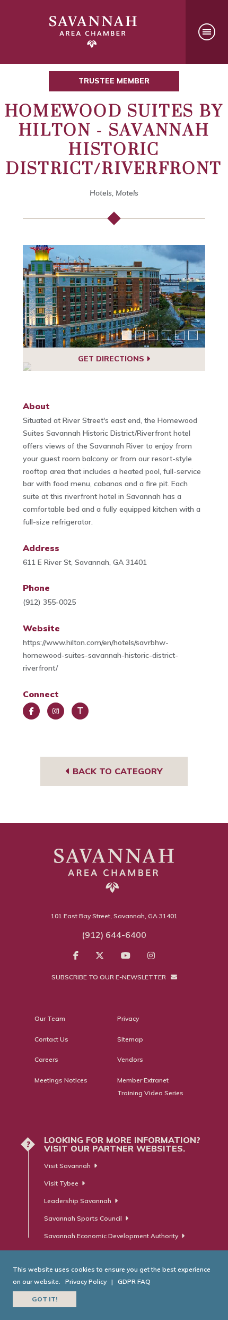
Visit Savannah (67, 1166)
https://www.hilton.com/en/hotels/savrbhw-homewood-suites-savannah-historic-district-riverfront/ (100, 655)
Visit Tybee (61, 1183)
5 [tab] (180, 335)
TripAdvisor (80, 711)
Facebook (31, 711)
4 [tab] (166, 335)
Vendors (130, 1059)
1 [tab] (126, 335)
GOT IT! (44, 1299)
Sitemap (130, 1039)
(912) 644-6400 (114, 934)
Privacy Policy (86, 1281)
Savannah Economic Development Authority (111, 1236)
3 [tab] (153, 335)
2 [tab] (140, 335)
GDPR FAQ (134, 1281)
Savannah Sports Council (83, 1218)
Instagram (55, 711)
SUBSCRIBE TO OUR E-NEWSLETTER (109, 977)
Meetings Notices (60, 1080)
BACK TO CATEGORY (116, 771)
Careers (46, 1059)
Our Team (49, 1018)
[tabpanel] (114, 296)
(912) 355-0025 (49, 602)
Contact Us (51, 1039)
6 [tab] (193, 335)
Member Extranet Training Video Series (150, 1086)
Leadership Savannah (77, 1201)
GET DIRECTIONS (112, 358)
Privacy (128, 1018)
